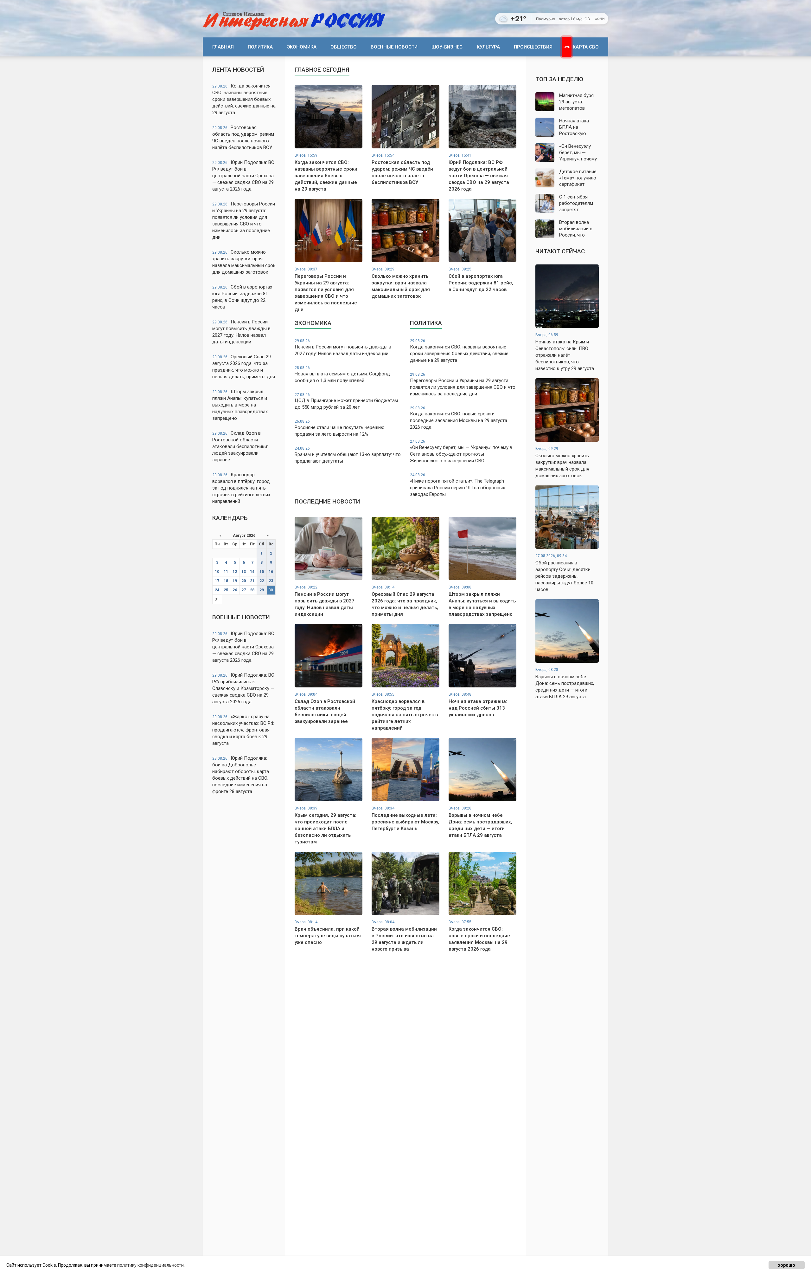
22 (261, 581)
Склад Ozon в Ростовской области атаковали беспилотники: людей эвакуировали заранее (240, 446)
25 (226, 590)
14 (252, 571)
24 (217, 590)
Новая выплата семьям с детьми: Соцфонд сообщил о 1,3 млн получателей (342, 374)
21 (252, 581)
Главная (223, 47)
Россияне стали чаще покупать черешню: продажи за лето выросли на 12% (340, 428)
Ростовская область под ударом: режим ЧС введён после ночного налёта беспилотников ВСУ (243, 137)
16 (271, 571)
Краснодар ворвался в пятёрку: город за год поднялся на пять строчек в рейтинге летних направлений (241, 488)
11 (226, 571)
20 (243, 581)
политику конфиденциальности (150, 1265)
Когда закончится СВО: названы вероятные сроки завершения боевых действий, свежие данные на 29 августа (244, 99)
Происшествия (533, 47)
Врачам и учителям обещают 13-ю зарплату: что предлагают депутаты (348, 455)
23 (271, 581)
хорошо (786, 1265)
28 (252, 590)
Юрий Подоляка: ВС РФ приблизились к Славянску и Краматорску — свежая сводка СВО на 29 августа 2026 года (243, 688)
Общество (343, 47)
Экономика (301, 47)
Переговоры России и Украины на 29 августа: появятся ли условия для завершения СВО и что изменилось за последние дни (243, 220)
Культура (488, 47)
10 (217, 571)
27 (243, 590)
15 (261, 571)
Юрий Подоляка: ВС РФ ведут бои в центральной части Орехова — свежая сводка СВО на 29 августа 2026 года (243, 175)
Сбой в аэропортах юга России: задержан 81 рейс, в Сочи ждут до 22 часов (242, 297)
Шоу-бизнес (447, 47)
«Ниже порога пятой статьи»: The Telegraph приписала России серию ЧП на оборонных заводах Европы (457, 485)
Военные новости (394, 47)
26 (235, 590)
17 (217, 581)
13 (243, 571)
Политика (260, 47)
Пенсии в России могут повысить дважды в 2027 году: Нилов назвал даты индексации (241, 332)
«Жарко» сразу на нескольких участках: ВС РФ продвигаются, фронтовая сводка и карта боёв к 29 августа (243, 730)
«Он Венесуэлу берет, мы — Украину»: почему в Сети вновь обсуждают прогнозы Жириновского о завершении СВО (461, 451)
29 (261, 590)
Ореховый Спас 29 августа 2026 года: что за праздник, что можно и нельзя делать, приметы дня (243, 367)
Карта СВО (586, 47)
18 (226, 581)
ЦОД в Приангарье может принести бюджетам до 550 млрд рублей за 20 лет (346, 401)
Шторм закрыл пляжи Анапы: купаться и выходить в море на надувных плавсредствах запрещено (240, 405)
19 (235, 581)
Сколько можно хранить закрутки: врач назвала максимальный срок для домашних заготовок (244, 262)
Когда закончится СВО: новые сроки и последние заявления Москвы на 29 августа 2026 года (458, 418)
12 (235, 571)
